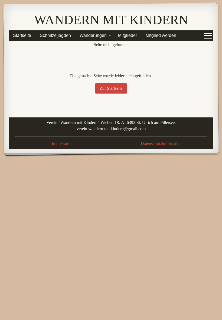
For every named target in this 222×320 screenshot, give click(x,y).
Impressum (61, 143)
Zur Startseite (111, 88)
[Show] (110, 35)
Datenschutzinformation (161, 143)
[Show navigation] (208, 35)
